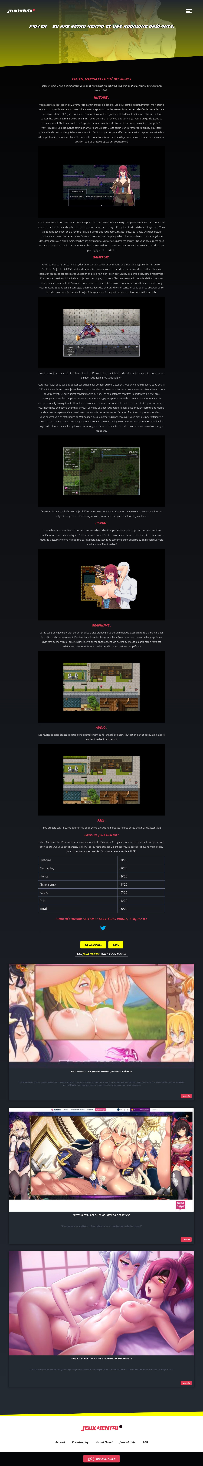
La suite (186, 1095)
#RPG (116, 945)
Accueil (60, 1442)
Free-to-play (80, 1442)
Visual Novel (104, 1442)
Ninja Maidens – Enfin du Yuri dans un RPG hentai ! (101, 1358)
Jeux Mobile (127, 1442)
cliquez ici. (139, 919)
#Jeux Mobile (93, 945)
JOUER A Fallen (105, 1459)
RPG (145, 1442)
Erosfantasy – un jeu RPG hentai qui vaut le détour (101, 1071)
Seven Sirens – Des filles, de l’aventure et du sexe (101, 1215)
